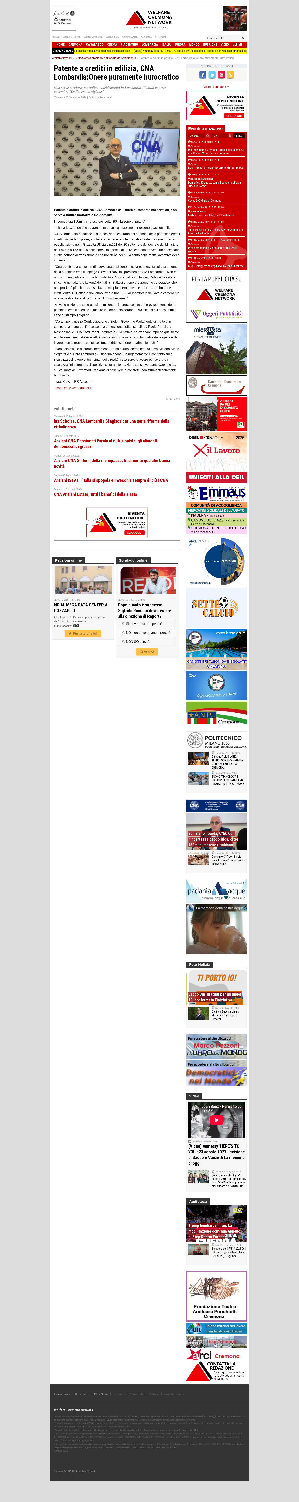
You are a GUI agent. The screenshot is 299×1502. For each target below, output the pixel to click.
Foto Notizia (199, 965)
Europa (180, 44)
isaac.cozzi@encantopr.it (74, 388)
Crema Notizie (82, 1394)
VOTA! (148, 652)
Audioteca (198, 1201)
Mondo (194, 44)
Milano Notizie (101, 1394)
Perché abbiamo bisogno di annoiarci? (238, 50)
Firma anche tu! (84, 633)
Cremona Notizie (62, 1394)
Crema (112, 44)
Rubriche (210, 44)
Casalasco (95, 44)
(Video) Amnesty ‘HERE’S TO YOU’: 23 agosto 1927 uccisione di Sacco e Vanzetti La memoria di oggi (154, 50)
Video (225, 44)
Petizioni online (68, 560)
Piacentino (129, 44)
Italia (166, 44)
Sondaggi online (133, 560)
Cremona (75, 44)
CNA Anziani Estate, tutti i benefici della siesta (95, 494)
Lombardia (150, 44)
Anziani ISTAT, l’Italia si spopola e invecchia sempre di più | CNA (111, 480)
